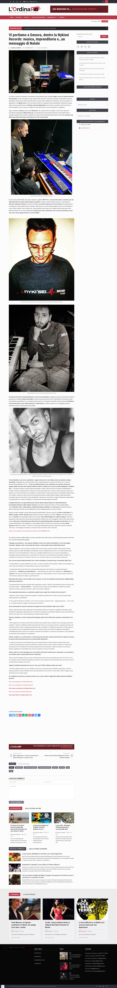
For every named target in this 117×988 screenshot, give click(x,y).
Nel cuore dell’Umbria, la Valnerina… (88, 934)
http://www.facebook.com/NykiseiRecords (21, 681)
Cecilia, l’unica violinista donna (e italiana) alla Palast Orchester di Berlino (57, 925)
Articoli (26, 17)
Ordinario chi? (51, 17)
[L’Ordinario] (26, 9)
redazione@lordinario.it (98, 963)
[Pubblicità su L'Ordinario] (41, 746)
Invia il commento (16, 802)
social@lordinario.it (94, 968)
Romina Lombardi (16, 47)
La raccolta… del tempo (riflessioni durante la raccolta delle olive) (63, 827)
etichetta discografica (30, 767)
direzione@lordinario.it (97, 961)
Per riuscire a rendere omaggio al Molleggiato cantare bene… (75, 966)
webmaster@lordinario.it (99, 971)
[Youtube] (89, 46)
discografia (19, 767)
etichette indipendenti (44, 767)
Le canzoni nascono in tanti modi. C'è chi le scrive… (37, 28)
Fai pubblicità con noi (39, 960)
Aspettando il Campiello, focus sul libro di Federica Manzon (41, 864)
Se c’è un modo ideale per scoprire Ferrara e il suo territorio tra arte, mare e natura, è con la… (19, 840)
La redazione (37, 963)
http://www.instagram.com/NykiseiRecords (21, 685)
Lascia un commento (42, 47)
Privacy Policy (37, 953)
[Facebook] (78, 46)
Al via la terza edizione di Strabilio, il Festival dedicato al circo (40, 827)
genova (55, 767)
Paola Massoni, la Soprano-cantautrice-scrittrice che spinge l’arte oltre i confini (23, 925)
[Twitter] (81, 46)
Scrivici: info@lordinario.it (31, 1)
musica (62, 767)
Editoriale (19, 17)
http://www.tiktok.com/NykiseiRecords (20, 695)
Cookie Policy (37, 956)
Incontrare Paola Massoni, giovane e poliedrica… (23, 934)
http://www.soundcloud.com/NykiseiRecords (22, 688)
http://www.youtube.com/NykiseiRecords (20, 691)
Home (11, 17)
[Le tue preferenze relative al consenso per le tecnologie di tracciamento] (2, 986)
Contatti (61, 17)
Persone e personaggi (23, 763)
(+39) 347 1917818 (103, 953)
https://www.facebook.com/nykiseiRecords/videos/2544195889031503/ (29, 531)
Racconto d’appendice (38, 17)
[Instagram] (85, 46)
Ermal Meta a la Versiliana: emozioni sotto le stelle (91, 74)
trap (11, 771)
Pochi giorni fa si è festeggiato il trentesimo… (56, 934)
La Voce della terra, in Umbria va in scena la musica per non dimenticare (91, 925)
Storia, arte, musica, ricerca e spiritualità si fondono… (74, 956)
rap (68, 767)
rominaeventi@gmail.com (98, 966)
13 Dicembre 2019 (28, 47)
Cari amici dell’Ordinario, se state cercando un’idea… (75, 977)
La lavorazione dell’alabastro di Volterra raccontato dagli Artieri (42, 854)
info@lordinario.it (85, 128)
